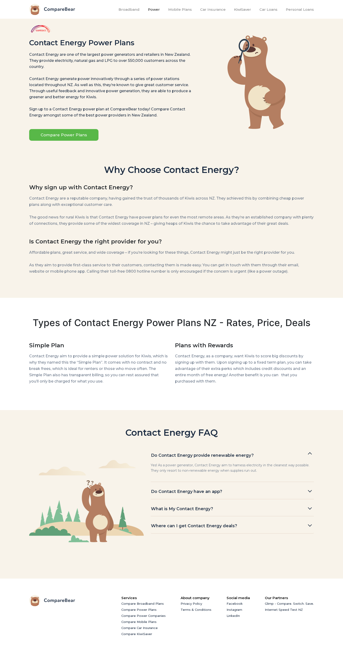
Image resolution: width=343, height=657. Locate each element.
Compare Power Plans (64, 135)
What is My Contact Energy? (182, 508)
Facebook (235, 603)
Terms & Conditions (196, 609)
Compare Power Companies (143, 616)
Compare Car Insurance (139, 628)
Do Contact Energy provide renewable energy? (203, 455)
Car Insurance (213, 9)
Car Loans (268, 9)
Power (154, 9)
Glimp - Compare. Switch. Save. (289, 603)
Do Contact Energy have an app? (187, 491)
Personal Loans (300, 9)
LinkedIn (233, 616)
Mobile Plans (180, 9)
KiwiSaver (242, 9)
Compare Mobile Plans (139, 622)
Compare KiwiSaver (136, 634)
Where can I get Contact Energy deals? (194, 525)
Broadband (130, 9)
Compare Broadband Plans (142, 603)
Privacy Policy (191, 603)
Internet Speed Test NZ (284, 609)
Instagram (234, 609)
